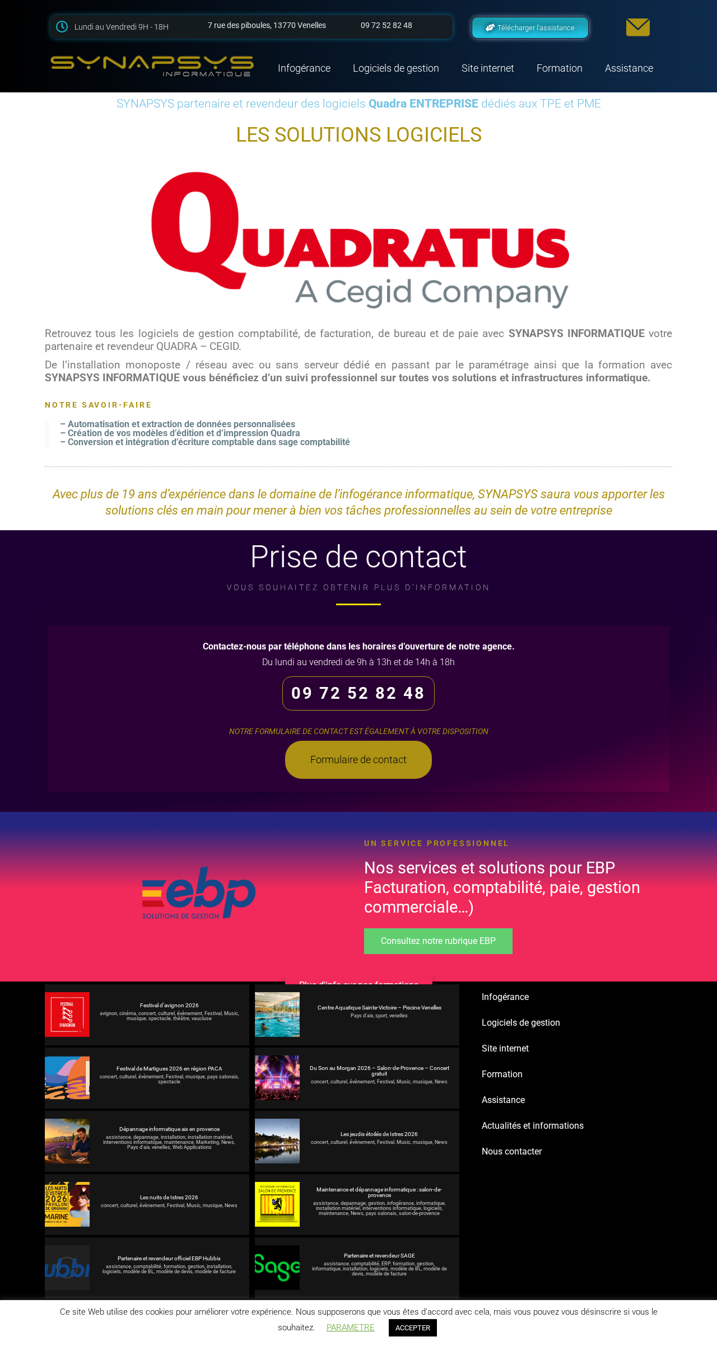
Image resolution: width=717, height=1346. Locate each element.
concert (147, 1013)
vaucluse (202, 1018)
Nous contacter (512, 1151)
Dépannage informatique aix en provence (169, 1129)
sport (381, 1015)
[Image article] (67, 1014)
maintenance (179, 1142)
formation (174, 1266)
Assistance (629, 68)
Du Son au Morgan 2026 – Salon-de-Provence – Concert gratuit (379, 1071)
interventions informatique (132, 1142)
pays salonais (222, 1076)
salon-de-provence (419, 1213)
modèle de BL (138, 1271)
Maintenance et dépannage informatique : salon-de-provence (379, 1192)
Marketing (207, 1142)
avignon (108, 1013)
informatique (430, 1203)
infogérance (400, 1203)
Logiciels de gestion (396, 68)
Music (231, 1013)
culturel (166, 1013)
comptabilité (147, 1266)
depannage (146, 1137)
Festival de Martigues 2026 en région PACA (169, 1069)
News (441, 1082)
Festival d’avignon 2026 (169, 1005)
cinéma (127, 1013)
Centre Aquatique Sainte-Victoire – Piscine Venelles (379, 1008)
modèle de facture (215, 1271)
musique (136, 1018)
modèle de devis (174, 1271)
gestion (376, 1203)
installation (173, 1137)
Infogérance (304, 68)
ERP (385, 1263)
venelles (398, 1015)
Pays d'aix (362, 1015)
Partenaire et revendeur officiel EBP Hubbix (169, 1258)
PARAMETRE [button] (351, 1327)
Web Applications (192, 1147)
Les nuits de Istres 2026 (169, 1197)
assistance (118, 1137)
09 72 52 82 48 (358, 693)
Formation (560, 68)
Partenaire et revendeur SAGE (379, 1256)
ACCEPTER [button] (412, 1328)
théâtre (181, 1018)
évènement (189, 1013)
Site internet (488, 68)
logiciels (432, 1208)
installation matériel (210, 1137)
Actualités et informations (533, 1125)
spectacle (159, 1018)
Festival (213, 1013)
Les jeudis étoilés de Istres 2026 (379, 1134)
